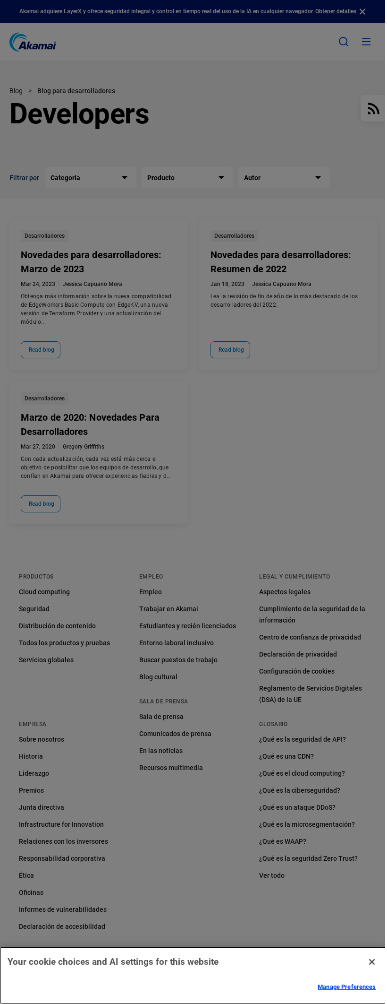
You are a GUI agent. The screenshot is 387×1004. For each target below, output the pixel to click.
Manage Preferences (347, 986)
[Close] (372, 962)
